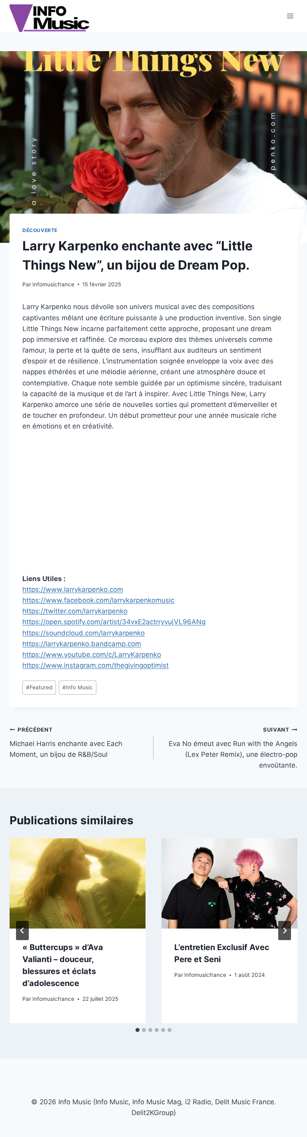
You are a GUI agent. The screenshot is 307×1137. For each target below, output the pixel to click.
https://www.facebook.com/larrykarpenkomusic (98, 600)
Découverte (40, 230)
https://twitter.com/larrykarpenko (75, 611)
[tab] (138, 1030)
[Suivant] (284, 930)
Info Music (77, 687)
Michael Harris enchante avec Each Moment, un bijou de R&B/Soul (66, 742)
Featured (39, 687)
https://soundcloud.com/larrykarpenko (83, 633)
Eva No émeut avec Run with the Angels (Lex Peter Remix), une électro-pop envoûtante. (233, 747)
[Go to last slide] (22, 930)
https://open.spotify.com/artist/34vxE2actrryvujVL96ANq (113, 622)
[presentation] (78, 883)
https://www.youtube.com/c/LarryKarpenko (91, 655)
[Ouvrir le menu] (290, 16)
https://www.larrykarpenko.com (72, 589)
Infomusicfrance (53, 284)
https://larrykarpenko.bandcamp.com (81, 644)
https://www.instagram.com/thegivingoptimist (95, 665)
